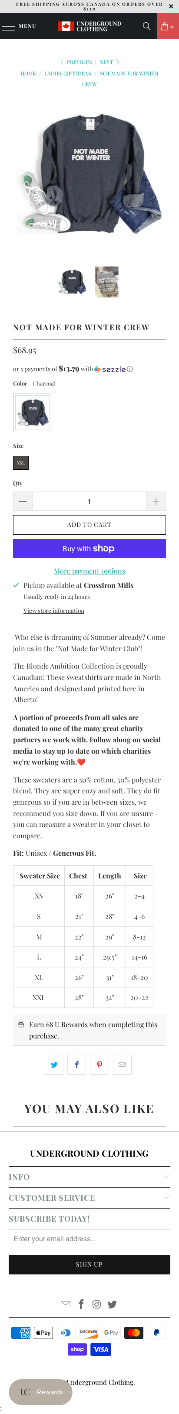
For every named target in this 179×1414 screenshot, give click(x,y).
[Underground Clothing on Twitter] (112, 1305)
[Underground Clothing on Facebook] (81, 1305)
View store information (53, 610)
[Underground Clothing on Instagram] (96, 1305)
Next (107, 61)
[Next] (159, 175)
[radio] (32, 412)
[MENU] (4, 26)
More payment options (89, 570)
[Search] (147, 26)
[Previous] (20, 175)
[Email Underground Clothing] (66, 1305)
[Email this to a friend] (122, 1065)
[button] (89, 368)
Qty (18, 483)
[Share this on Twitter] (54, 1065)
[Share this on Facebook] (76, 1065)
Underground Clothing (99, 1382)
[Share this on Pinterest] (99, 1065)
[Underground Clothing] (89, 26)
